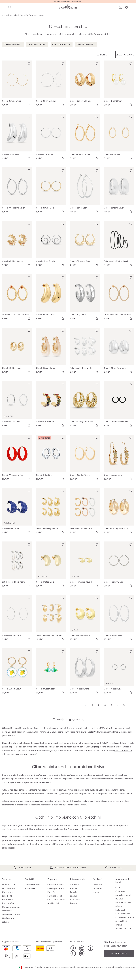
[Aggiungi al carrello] (29, 104)
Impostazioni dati (123, 928)
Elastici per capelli (55, 888)
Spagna (73, 895)
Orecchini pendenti (56, 899)
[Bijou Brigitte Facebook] (90, 948)
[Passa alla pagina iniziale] (68, 6)
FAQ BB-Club (8, 888)
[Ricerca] (9, 7)
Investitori (97, 884)
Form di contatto (32, 884)
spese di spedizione (70, 967)
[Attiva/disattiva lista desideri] (29, 64)
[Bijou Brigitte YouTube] (82, 953)
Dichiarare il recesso (124, 917)
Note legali (120, 910)
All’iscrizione (119, 953)
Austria (73, 888)
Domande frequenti (11, 907)
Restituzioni (7, 899)
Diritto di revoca (122, 913)
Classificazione (125, 54)
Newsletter (7, 910)
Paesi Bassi (75, 899)
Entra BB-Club (8, 884)
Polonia (73, 903)
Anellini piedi (53, 903)
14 (124, 705)
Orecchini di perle (55, 884)
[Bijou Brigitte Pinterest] (73, 953)
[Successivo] (131, 705)
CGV (117, 887)
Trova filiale (30, 888)
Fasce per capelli (54, 895)
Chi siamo (97, 888)
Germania (74, 884)
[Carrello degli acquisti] (133, 7)
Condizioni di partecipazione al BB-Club (123, 895)
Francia (73, 892)
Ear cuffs (51, 892)
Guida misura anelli (11, 914)
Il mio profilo (8, 903)
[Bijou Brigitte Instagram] (82, 948)
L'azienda (97, 892)
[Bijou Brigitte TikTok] (73, 948)
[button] (120, 7)
